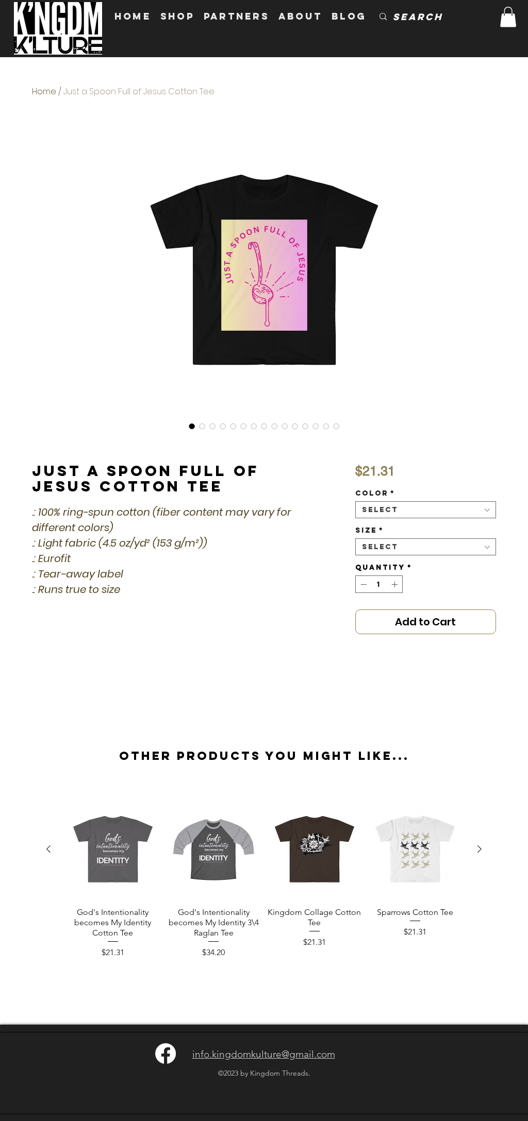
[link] (508, 17)
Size (369, 530)
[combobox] (425, 509)
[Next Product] (479, 849)
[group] (264, 879)
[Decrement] (362, 584)
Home (44, 91)
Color (375, 493)
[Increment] (395, 584)
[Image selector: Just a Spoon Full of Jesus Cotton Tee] (192, 426)
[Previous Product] (48, 849)
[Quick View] (112, 849)
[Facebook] (165, 1053)
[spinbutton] (379, 584)
